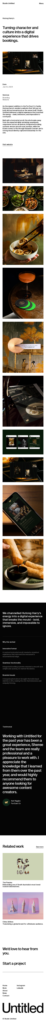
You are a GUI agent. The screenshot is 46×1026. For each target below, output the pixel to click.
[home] (8, 5)
